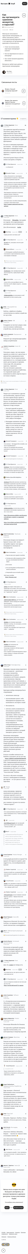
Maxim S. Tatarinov (9, 1165)
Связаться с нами (13, 1233)
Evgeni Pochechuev (9, 1084)
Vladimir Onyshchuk (9, 346)
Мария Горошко (8, 917)
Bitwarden (15, 220)
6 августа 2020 (7, 505)
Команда (17, 1232)
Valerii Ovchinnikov (9, 534)
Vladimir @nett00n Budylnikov (13, 477)
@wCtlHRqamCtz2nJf (9, 823)
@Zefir (6, 883)
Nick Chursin (7, 1127)
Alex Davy (8, 232)
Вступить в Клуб (18, 1207)
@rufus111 (6, 467)
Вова (5, 306)
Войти (24, 3)
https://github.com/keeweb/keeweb (15, 758)
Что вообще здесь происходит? (14, 1202)
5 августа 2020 (17, 494)
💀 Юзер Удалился (9, 125)
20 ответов (7, 106)
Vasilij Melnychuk (10, 1065)
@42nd (6, 242)
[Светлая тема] (3, 1244)
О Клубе (3, 1232)
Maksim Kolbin (9, 279)
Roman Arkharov (10, 249)
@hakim (6, 622)
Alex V (7, 831)
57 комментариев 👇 (10, 119)
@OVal (5, 586)
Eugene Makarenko (9, 1018)
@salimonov (7, 271)
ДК (4, 787)
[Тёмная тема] (8, 1244)
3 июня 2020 (6, 126)
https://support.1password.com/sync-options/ (14, 205)
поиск (11, 965)
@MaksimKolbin (8, 295)
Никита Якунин (8, 941)
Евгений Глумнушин (11, 441)
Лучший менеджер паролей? (11, 89)
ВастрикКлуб (8, 4)
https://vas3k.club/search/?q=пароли (13, 985)
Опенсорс (4, 1236)
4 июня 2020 (6, 308)
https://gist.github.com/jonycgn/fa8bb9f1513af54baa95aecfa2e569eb (15, 523)
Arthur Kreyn (7, 665)
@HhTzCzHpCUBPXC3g (10, 600)
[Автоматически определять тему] (5, 1244)
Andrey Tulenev (8, 320)
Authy (19, 227)
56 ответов (7, 93)
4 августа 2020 (19, 173)
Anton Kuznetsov (8, 995)
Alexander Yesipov (10, 173)
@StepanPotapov (8, 895)
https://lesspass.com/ (10, 577)
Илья (5, 1113)
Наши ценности (10, 1232)
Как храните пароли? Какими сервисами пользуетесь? (12, 102)
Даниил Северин (8, 1037)
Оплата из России (11, 1236)
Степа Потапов (8, 854)
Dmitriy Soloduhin (9, 334)
